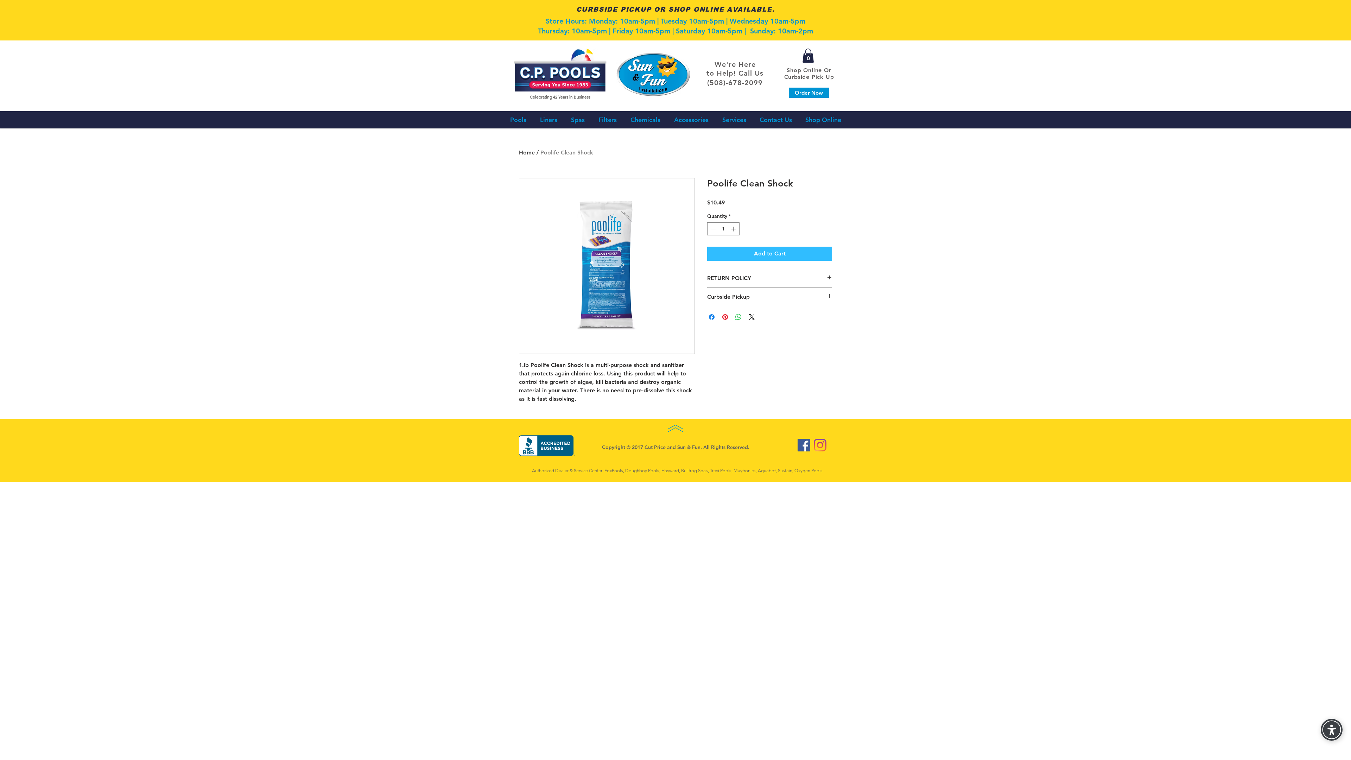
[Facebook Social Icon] (804, 445)
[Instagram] (820, 445)
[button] (808, 56)
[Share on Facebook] (712, 317)
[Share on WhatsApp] (738, 317)
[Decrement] (712, 229)
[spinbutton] (723, 229)
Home (527, 152)
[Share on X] (752, 317)
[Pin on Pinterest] (725, 317)
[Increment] (734, 229)
